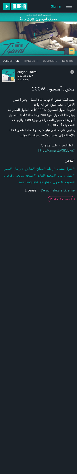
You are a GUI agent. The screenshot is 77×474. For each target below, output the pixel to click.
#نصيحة (69, 182)
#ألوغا (61, 175)
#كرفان (9, 175)
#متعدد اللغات (46, 175)
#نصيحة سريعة (26, 175)
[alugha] (15, 6)
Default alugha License (58, 190)
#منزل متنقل (66, 169)
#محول (58, 182)
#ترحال (18, 169)
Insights (67, 60)
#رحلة (51, 169)
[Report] (72, 71)
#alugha (46, 182)
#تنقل (71, 175)
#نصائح (41, 169)
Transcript (31, 60)
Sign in (56, 6)
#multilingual (28, 182)
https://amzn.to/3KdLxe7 (56, 150)
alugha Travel (27, 72)
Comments (50, 60)
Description (11, 60)
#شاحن (30, 169)
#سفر (8, 169)
